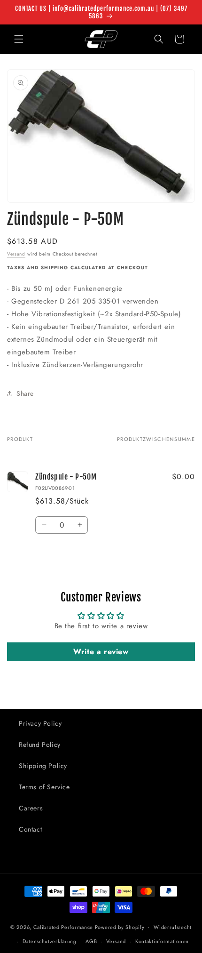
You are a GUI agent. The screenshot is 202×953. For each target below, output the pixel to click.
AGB (91, 941)
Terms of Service (44, 787)
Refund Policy (40, 744)
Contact (30, 829)
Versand (16, 253)
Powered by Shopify (120, 926)
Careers (31, 808)
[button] (18, 39)
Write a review (100, 651)
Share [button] (25, 393)
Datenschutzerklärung (50, 941)
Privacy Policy (40, 723)
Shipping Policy (43, 765)
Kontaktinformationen (162, 941)
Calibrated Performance (63, 926)
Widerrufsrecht (173, 927)
